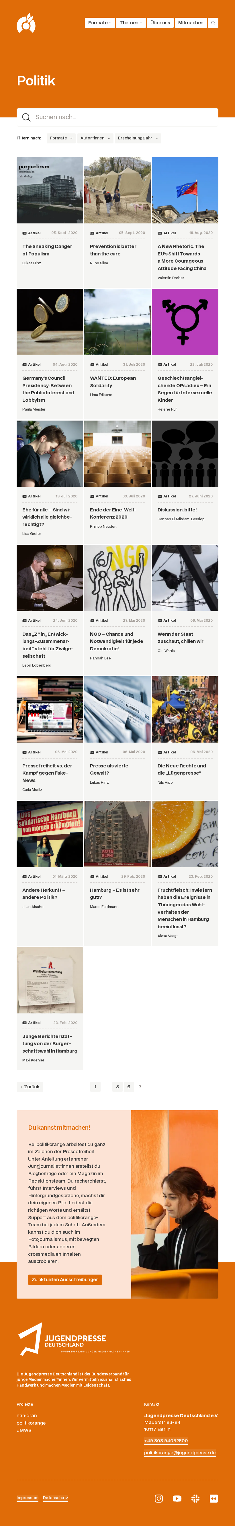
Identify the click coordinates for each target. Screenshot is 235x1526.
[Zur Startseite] (26, 22)
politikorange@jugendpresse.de (180, 1453)
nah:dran (27, 1415)
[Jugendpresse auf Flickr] (213, 1498)
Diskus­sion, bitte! (177, 510)
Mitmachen (190, 23)
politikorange (31, 1423)
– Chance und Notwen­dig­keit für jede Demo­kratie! (116, 641)
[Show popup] (71, 138)
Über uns (160, 23)
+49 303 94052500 (166, 1441)
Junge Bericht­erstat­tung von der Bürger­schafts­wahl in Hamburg (49, 1043)
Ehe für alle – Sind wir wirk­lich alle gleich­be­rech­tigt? (47, 517)
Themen (129, 23)
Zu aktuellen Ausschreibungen (65, 1279)
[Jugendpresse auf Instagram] (158, 1498)
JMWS (24, 1430)
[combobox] (57, 138)
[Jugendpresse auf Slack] (195, 1498)
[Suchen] (213, 23)
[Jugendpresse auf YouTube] (177, 1498)
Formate (97, 23)
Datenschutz (55, 1498)
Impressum (27, 1498)
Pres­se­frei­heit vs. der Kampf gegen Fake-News (47, 773)
